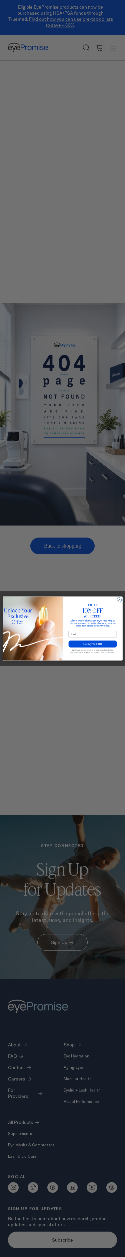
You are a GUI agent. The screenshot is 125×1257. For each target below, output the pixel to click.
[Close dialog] (119, 599)
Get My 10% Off (92, 644)
